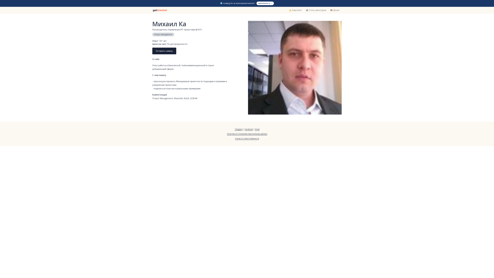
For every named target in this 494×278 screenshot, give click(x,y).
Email (257, 129)
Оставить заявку (164, 51)
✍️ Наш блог (295, 10)
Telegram (239, 129)
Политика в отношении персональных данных (247, 134)
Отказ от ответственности (247, 138)
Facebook (249, 129)
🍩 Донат (335, 10)
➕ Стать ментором (316, 10)
